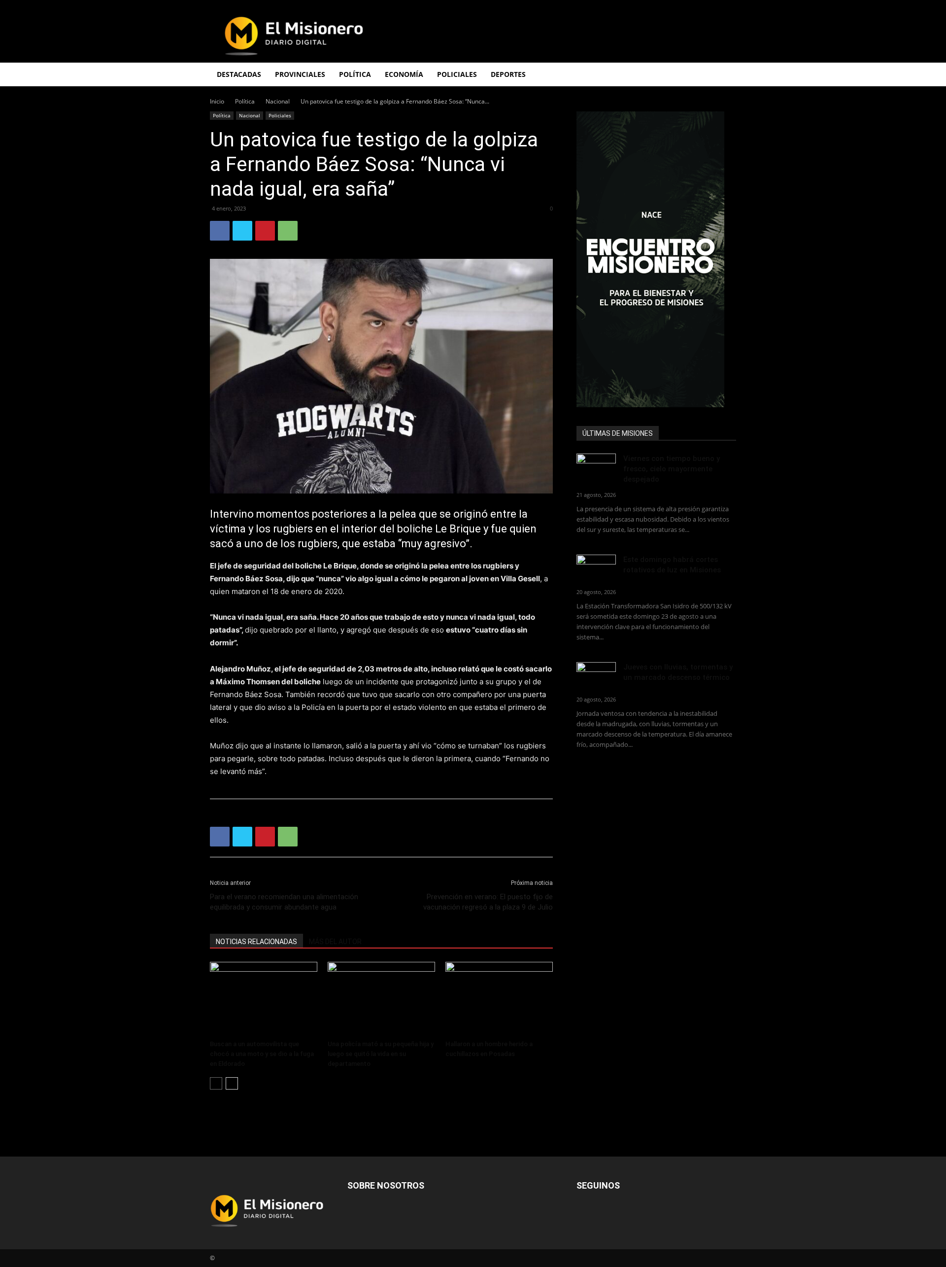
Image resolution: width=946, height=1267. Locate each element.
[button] (724, 75)
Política (245, 101)
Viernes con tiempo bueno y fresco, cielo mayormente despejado (671, 469)
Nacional (278, 101)
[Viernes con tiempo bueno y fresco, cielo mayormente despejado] (596, 467)
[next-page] (232, 1083)
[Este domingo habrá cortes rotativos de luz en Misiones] (596, 566)
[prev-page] (216, 1083)
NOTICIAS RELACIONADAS (256, 942)
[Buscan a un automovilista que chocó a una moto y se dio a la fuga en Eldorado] (263, 999)
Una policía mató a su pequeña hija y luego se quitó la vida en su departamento (381, 1053)
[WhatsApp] (288, 231)
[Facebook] (220, 231)
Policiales (457, 74)
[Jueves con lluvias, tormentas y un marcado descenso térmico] (596, 675)
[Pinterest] (265, 231)
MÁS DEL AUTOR (335, 942)
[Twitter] (242, 231)
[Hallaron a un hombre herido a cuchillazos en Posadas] (499, 999)
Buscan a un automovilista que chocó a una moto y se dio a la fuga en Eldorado (262, 1053)
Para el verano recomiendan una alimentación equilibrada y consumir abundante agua (284, 902)
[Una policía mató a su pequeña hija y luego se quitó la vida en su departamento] (381, 999)
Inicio (217, 101)
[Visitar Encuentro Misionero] (656, 259)
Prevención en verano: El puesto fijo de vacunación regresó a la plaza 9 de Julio (488, 902)
